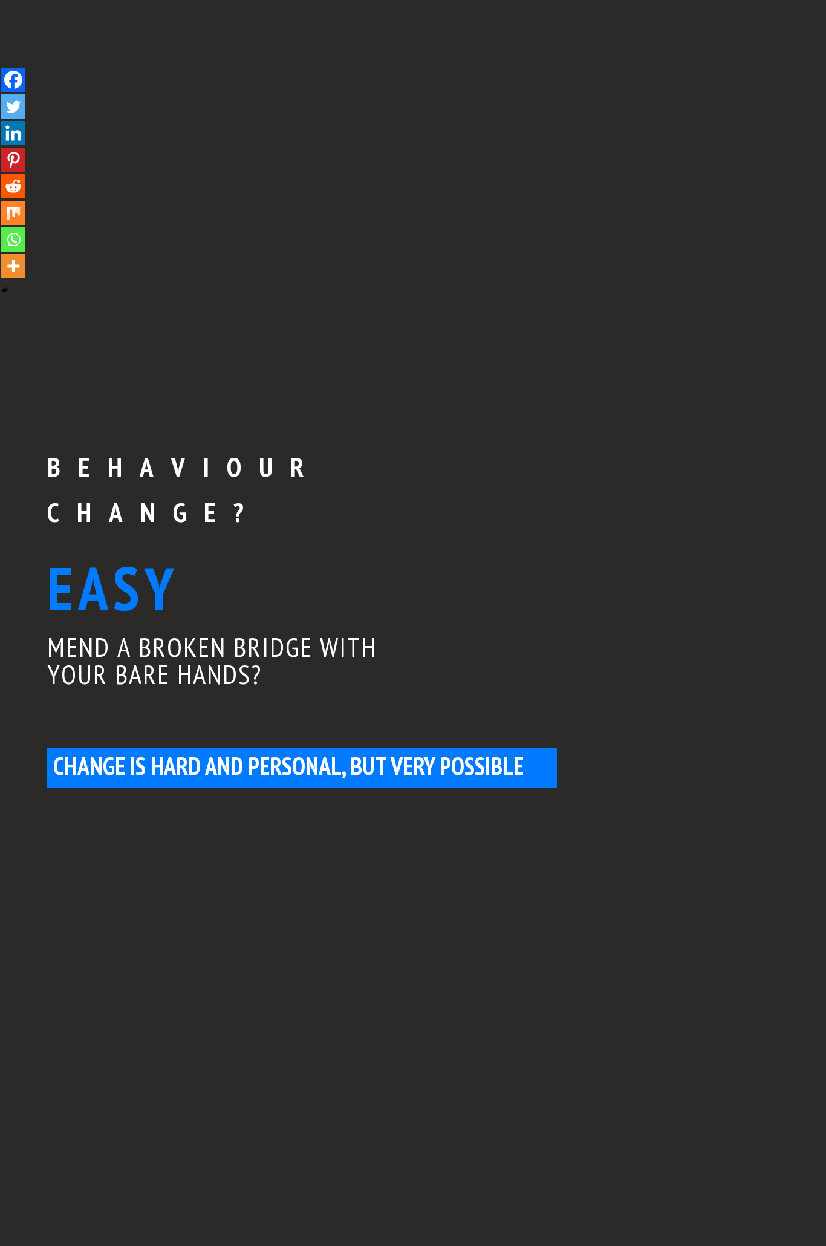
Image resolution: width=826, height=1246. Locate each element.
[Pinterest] (13, 160)
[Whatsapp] (13, 239)
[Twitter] (13, 106)
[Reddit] (13, 186)
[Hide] (5, 290)
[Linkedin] (13, 133)
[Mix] (13, 213)
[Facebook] (13, 80)
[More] (13, 266)
